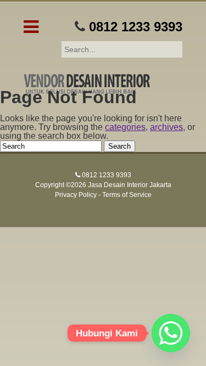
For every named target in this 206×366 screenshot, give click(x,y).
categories (125, 127)
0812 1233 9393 (135, 26)
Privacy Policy (76, 195)
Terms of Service (127, 195)
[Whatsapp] (171, 333)
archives (166, 127)
